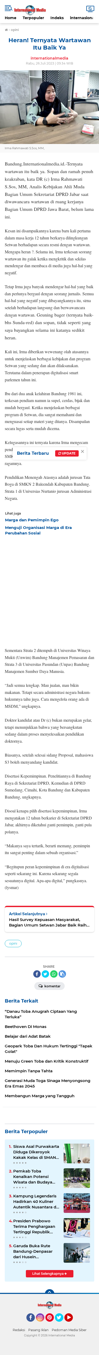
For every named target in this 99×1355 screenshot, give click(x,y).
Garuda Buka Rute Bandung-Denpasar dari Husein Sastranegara (33, 1251)
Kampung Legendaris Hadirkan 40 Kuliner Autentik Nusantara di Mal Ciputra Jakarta (35, 1201)
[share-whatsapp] (54, 974)
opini (13, 943)
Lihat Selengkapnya (48, 1274)
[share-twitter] (45, 974)
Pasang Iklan (38, 1330)
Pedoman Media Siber (69, 1330)
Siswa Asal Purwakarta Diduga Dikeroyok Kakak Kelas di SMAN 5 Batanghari (36, 1152)
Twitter (61, 1324)
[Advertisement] (49, 590)
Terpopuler (33, 17)
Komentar (52, 986)
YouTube (72, 1324)
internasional (83, 17)
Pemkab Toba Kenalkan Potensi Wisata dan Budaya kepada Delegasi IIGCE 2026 (36, 1177)
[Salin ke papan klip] (62, 974)
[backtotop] (49, 1294)
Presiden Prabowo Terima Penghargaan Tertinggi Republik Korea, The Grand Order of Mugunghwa (35, 1226)
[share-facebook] (37, 974)
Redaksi (19, 1330)
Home (10, 17)
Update (68, 453)
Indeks (57, 17)
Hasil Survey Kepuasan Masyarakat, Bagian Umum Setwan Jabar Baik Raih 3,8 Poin (48, 922)
